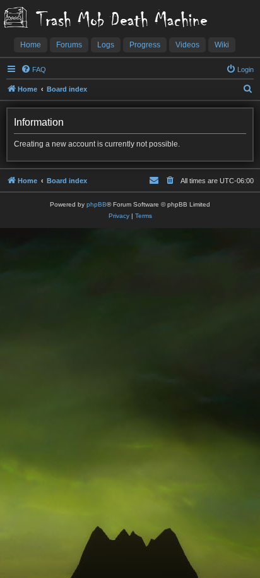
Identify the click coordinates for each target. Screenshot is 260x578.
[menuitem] (33, 69)
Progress (144, 44)
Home (30, 44)
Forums (69, 44)
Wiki (222, 44)
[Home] (16, 18)
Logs (105, 44)
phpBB (96, 204)
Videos (187, 44)
